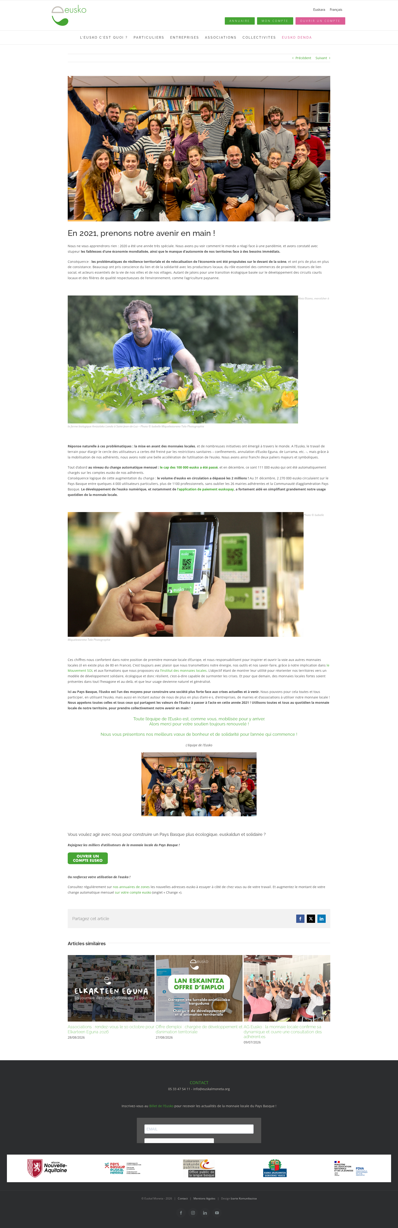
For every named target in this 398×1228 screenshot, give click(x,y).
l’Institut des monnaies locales (183, 670)
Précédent (303, 58)
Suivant (321, 58)
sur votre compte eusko (133, 892)
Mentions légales (204, 1198)
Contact (183, 1198)
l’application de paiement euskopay (205, 489)
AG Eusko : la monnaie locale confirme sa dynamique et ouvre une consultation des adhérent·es (283, 1031)
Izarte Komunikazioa (244, 1198)
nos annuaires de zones (131, 887)
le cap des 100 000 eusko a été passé (189, 467)
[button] (71, 999)
